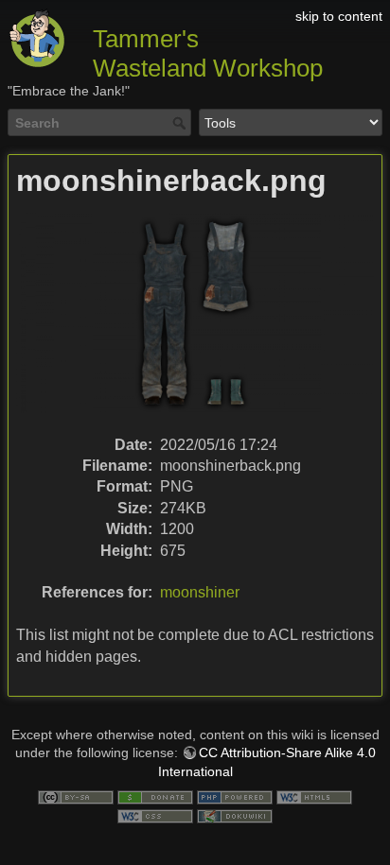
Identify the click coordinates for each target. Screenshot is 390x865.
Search (181, 123)
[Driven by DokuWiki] (235, 814)
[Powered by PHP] (235, 796)
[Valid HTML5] (314, 796)
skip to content (338, 16)
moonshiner (199, 592)
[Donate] (155, 796)
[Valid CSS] (155, 814)
